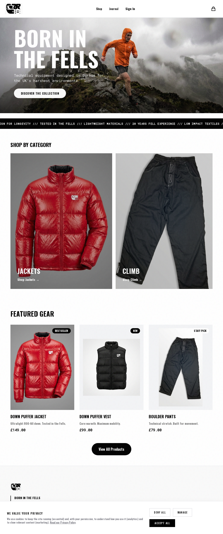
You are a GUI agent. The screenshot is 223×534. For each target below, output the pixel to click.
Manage (182, 512)
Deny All (160, 512)
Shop (99, 9)
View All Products (111, 449)
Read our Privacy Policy (63, 522)
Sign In (130, 9)
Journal (113, 9)
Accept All (162, 523)
